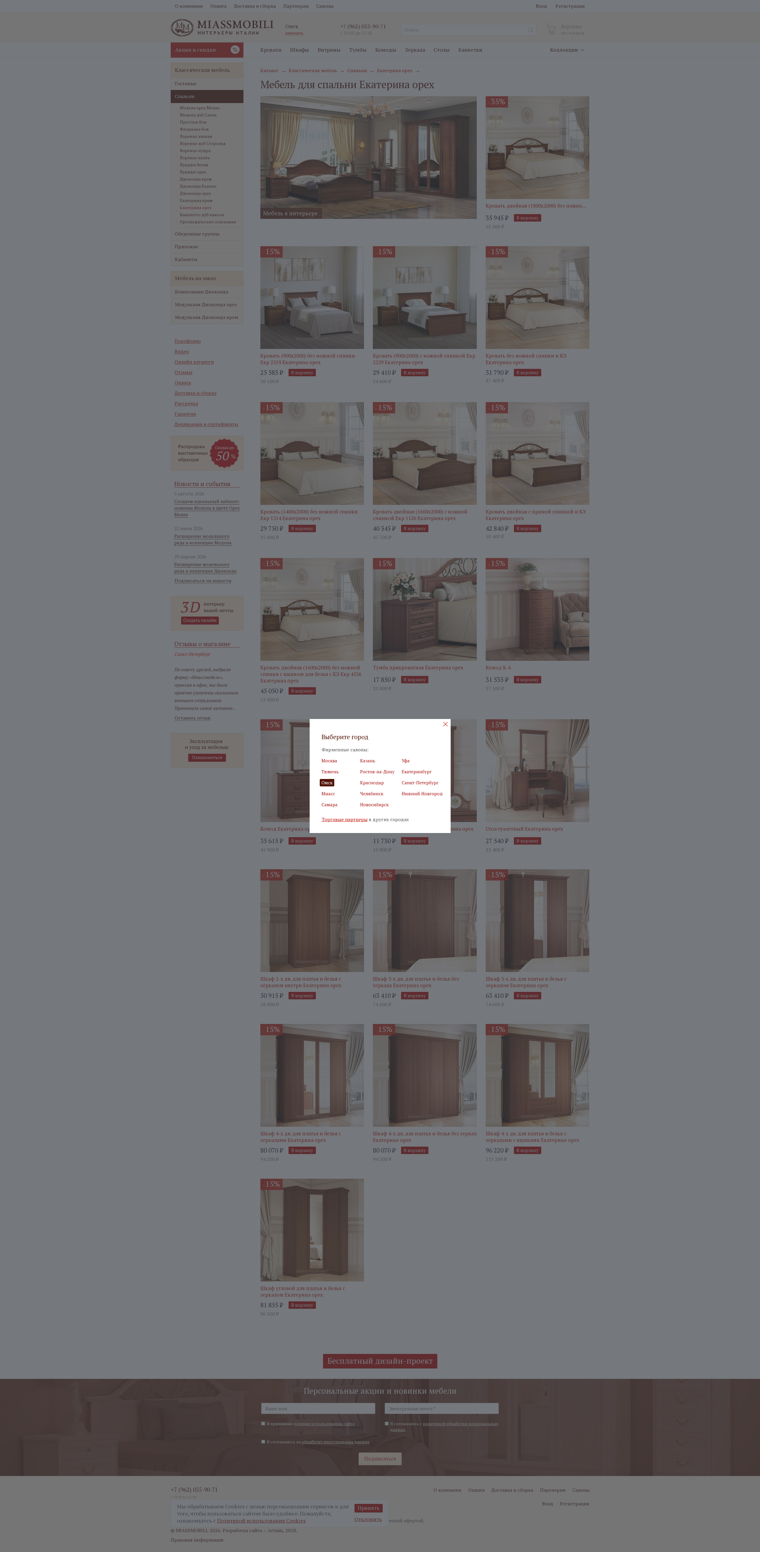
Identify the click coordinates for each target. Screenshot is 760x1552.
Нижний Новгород (422, 793)
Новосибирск (374, 804)
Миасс (328, 793)
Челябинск (371, 793)
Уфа (406, 761)
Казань (367, 761)
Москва (329, 761)
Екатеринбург (417, 772)
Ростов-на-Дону (377, 772)
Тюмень (330, 772)
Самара (330, 804)
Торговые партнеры (345, 819)
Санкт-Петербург (420, 783)
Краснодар (372, 783)
